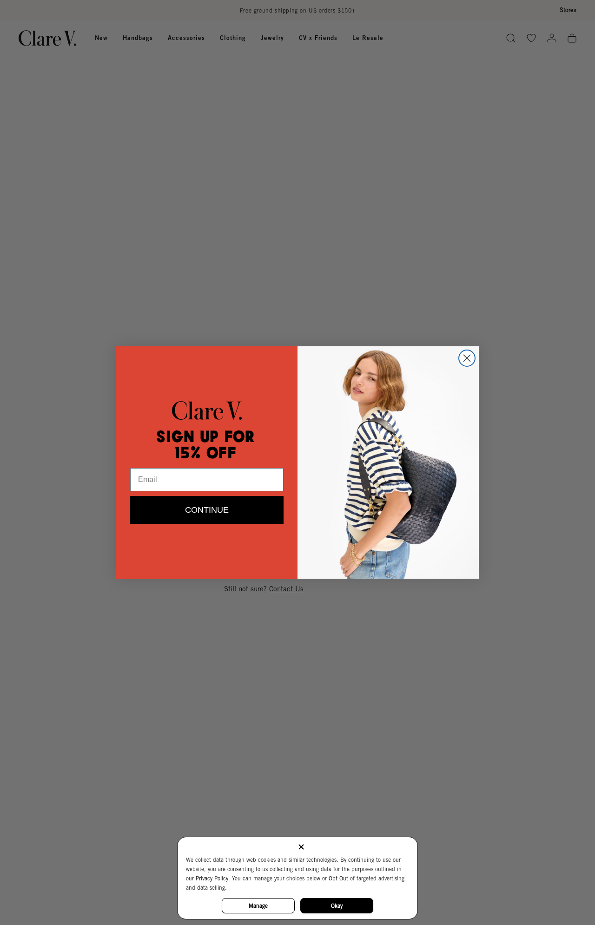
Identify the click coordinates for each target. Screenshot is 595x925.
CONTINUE (207, 510)
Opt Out (338, 878)
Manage (258, 905)
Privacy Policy (212, 878)
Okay (337, 905)
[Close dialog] (467, 358)
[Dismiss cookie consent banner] (301, 847)
